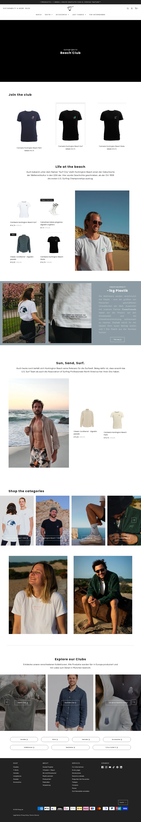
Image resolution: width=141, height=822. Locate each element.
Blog (27, 8)
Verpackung (46, 785)
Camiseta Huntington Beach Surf (70, 146)
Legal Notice (16, 815)
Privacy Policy (25, 815)
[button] (123, 802)
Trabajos (75, 782)
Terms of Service (34, 815)
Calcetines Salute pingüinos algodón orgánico (51, 223)
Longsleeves (17, 776)
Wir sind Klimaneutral (49, 773)
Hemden (16, 773)
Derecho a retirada (78, 776)
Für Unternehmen (97, 15)
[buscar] (128, 8)
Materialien (46, 782)
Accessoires (17, 782)
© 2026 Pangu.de (18, 809)
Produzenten (47, 779)
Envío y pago (76, 770)
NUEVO (39, 15)
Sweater (16, 779)
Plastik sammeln (48, 776)
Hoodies (16, 767)
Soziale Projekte (48, 767)
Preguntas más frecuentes (80, 779)
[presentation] (7, 520)
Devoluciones (76, 773)
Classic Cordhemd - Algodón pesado (21, 258)
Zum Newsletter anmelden (80, 791)
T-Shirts (15, 770)
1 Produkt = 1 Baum (49, 770)
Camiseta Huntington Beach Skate (112, 146)
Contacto (75, 785)
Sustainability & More (13, 8)
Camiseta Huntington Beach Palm (29, 148)
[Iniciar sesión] (132, 8)
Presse (74, 788)
